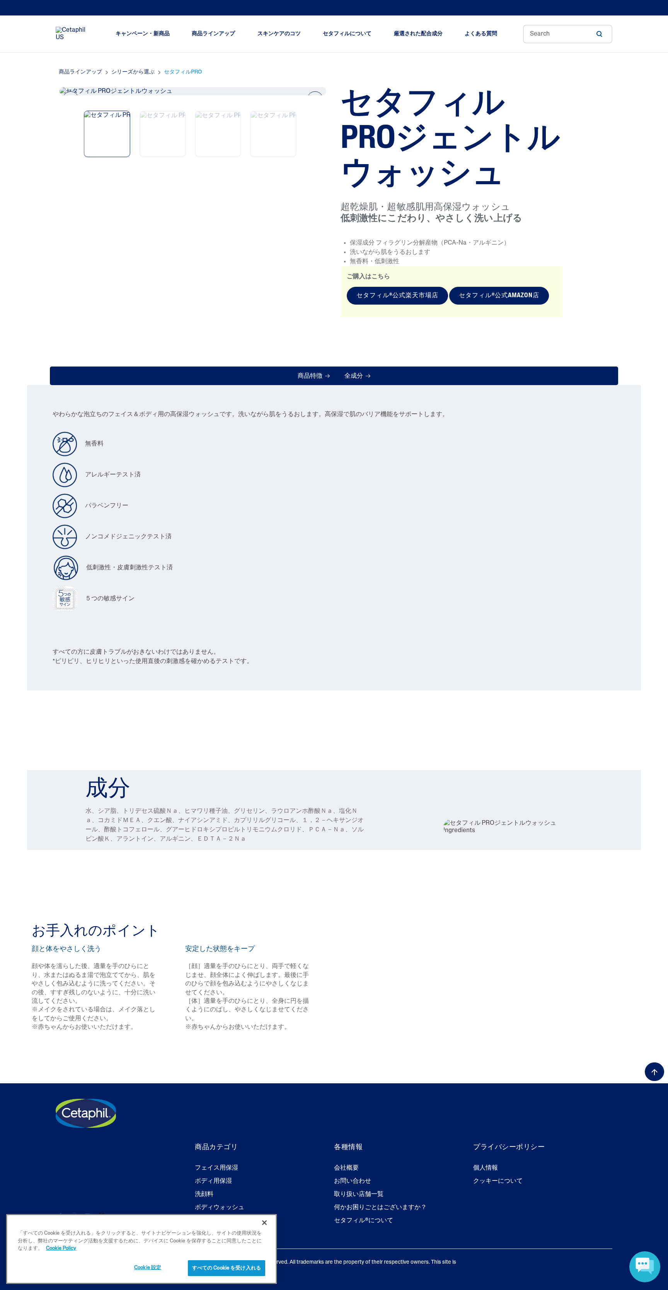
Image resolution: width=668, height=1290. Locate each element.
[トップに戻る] (654, 1071)
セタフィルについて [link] (347, 34)
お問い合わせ (352, 1181)
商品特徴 (311, 376)
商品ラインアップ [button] (213, 34)
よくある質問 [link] (481, 34)
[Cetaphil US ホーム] (73, 34)
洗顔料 (204, 1194)
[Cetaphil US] (86, 1113)
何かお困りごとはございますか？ (380, 1207)
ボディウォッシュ (219, 1207)
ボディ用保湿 (213, 1181)
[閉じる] (264, 1222)
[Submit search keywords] (599, 34)
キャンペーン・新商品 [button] (143, 34)
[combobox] (567, 34)
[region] (141, 1249)
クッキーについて (498, 1181)
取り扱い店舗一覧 (358, 1194)
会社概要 (346, 1168)
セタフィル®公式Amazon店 (499, 296)
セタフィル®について (363, 1221)
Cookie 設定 (147, 1267)
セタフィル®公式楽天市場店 (397, 296)
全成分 (354, 376)
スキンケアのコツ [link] (279, 34)
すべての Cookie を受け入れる (226, 1267)
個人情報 (485, 1168)
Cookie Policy (61, 1248)
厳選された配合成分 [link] (418, 34)
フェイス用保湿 (216, 1168)
